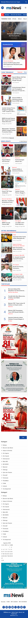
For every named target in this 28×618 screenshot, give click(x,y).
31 (1, 558)
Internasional (16, 245)
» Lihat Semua (23, 141)
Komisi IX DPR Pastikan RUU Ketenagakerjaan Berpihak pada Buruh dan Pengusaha (13, 64)
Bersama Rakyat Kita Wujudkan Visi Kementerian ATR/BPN (16, 290)
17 (1, 554)
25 (3, 556)
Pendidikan (6, 480)
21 (8, 554)
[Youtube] (12, 607)
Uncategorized (7, 489)
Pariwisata (5, 478)
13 (6, 551)
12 (5, 551)
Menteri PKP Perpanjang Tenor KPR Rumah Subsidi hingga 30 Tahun (15, 312)
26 (5, 556)
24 (2, 556)
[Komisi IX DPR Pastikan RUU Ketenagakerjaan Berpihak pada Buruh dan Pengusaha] (14, 53)
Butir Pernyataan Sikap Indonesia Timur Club (19, 249)
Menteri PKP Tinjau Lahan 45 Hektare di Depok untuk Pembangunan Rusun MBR (16, 305)
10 (1, 551)
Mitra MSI (22, 255)
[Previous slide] (4, 31)
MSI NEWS (11, 299)
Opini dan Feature (7, 472)
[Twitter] (15, 607)
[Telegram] (21, 607)
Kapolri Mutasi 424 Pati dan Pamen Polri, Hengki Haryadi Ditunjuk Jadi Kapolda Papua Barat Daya (19, 80)
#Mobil (20, 19)
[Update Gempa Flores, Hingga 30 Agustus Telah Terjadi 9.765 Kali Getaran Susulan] (22, 110)
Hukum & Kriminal (17, 244)
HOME (8, 601)
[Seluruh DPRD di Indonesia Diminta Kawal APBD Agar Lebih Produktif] (6, 100)
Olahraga (5, 469)
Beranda (3, 601)
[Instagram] (6, 607)
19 (5, 554)
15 (10, 551)
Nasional (19, 72)
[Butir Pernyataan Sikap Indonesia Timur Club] (6, 248)
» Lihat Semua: (7, 138)
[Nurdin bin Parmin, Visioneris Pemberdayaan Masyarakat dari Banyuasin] (6, 268)
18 (3, 554)
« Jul (2, 560)
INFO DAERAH (14, 601)
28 (8, 556)
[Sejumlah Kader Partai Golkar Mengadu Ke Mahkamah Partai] (6, 238)
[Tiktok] (18, 607)
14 (8, 551)
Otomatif (5, 475)
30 (12, 556)
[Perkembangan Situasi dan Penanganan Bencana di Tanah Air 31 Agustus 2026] (14, 31)
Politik (14, 234)
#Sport (25, 19)
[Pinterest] (24, 607)
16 (11, 551)
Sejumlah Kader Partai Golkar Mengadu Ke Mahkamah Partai (19, 238)
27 (7, 556)
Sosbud (5, 486)
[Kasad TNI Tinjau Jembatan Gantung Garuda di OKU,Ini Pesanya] (7, 182)
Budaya (7, 14)
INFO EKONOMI (23, 601)
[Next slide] (24, 31)
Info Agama (18, 220)
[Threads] (9, 607)
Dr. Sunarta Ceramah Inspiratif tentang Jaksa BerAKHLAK (19, 258)
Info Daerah (5, 189)
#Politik (14, 19)
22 (10, 554)
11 (3, 551)
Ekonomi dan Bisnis (16, 14)
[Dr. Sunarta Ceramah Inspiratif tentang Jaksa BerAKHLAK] (6, 258)
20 (7, 554)
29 (10, 556)
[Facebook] (3, 607)
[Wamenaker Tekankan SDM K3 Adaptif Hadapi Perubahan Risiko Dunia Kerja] (22, 131)
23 (12, 554)
